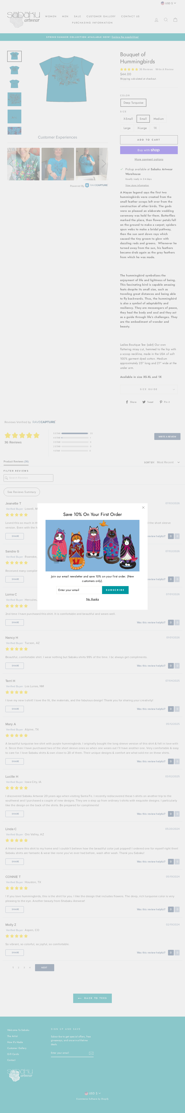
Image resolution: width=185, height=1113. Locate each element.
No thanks (92, 599)
